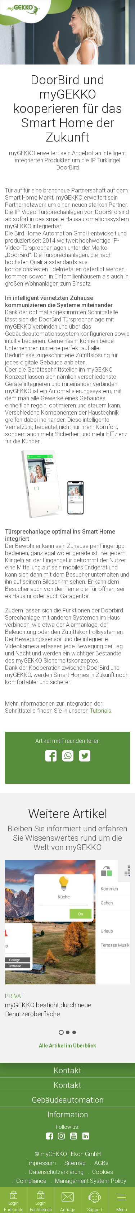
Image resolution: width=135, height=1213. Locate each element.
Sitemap (75, 1163)
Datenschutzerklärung (56, 1172)
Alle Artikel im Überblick (67, 1046)
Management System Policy (90, 1181)
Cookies (102, 1172)
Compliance (31, 1181)
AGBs (101, 1163)
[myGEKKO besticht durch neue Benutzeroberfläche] (67, 922)
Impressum (41, 1163)
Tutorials (100, 710)
